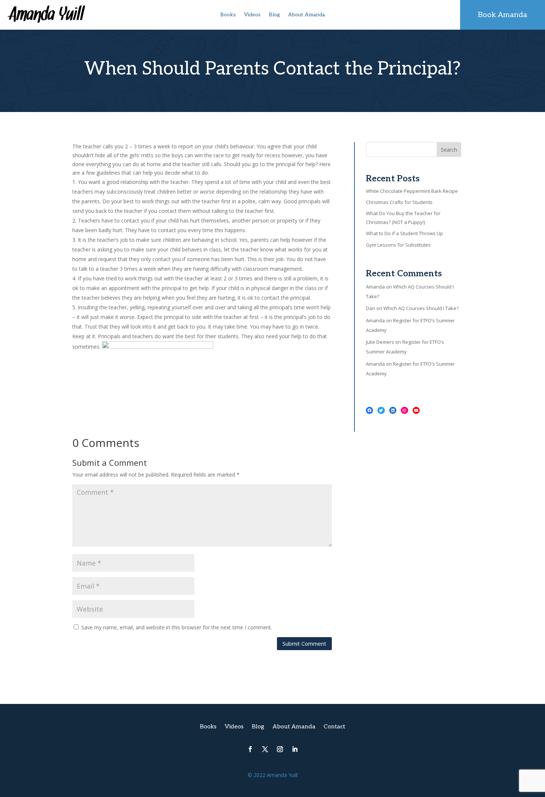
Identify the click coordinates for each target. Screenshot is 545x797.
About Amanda (306, 15)
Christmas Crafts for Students (399, 202)
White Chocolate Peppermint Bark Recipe (412, 191)
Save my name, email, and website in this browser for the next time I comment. (176, 627)
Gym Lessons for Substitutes (398, 244)
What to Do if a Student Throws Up (404, 233)
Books (228, 15)
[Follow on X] (265, 749)
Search (449, 149)
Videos (252, 15)
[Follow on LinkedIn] (295, 749)
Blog (274, 15)
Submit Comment (304, 643)
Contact (334, 727)
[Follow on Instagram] (280, 749)
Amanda (375, 286)
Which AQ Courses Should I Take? (421, 308)
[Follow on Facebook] (250, 749)
